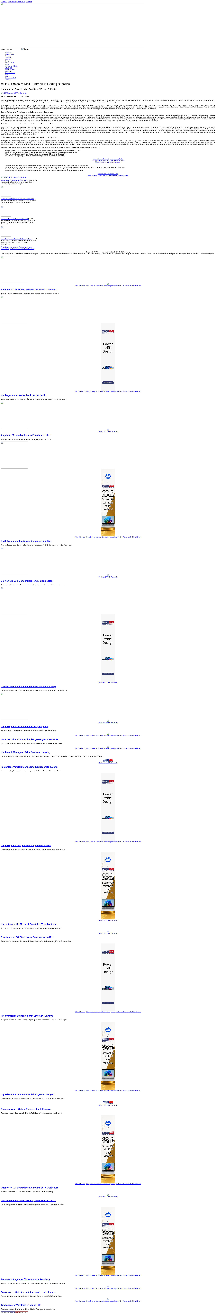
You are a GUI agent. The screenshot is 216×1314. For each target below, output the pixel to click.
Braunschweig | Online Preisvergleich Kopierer (26, 1109)
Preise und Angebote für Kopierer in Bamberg (25, 1279)
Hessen (7, 56)
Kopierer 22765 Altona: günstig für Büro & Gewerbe (28, 289)
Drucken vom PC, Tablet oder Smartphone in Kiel (27, 937)
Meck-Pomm (9, 63)
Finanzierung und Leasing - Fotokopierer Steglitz (16, 247)
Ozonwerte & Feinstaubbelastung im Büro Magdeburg (29, 1187)
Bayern (7, 76)
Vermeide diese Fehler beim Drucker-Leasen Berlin (17, 199)
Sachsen (8, 71)
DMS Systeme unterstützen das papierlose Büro (26, 541)
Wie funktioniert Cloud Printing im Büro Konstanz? (28, 1200)
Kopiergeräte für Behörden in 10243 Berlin (14, 180)
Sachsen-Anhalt (10, 78)
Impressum (12, 2)
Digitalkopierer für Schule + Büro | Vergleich (24, 726)
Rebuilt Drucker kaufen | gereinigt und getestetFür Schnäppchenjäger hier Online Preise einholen (108, 159)
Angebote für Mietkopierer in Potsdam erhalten (26, 435)
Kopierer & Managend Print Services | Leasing (25, 752)
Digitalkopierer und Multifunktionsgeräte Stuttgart (28, 1094)
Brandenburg (9, 54)
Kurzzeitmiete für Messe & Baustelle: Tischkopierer (28, 924)
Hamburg (8, 52)
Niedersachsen (10, 73)
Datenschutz (21, 2)
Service (7, 79)
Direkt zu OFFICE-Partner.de (108, 431)
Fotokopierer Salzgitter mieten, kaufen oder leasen (28, 1292)
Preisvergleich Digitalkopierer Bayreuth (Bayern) (27, 1016)
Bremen (7, 59)
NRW (7, 64)
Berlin (7, 61)
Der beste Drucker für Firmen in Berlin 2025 (15, 219)
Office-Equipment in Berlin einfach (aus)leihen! (16, 239)
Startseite (4, 2)
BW (6, 74)
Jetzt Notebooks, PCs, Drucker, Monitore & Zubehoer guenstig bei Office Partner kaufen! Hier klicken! (108, 286)
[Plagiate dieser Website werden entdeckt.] (14, 1312)
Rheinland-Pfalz (10, 69)
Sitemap (29, 2)
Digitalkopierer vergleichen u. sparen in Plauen (26, 845)
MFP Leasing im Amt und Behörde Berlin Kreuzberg (18, 249)
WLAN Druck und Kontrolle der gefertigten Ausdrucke (29, 739)
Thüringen (8, 68)
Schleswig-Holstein (11, 66)
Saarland (8, 57)
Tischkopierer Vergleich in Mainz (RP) (21, 1305)
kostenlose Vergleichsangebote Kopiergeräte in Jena (29, 767)
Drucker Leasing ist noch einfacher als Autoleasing (28, 686)
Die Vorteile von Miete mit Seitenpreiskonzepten (26, 581)
